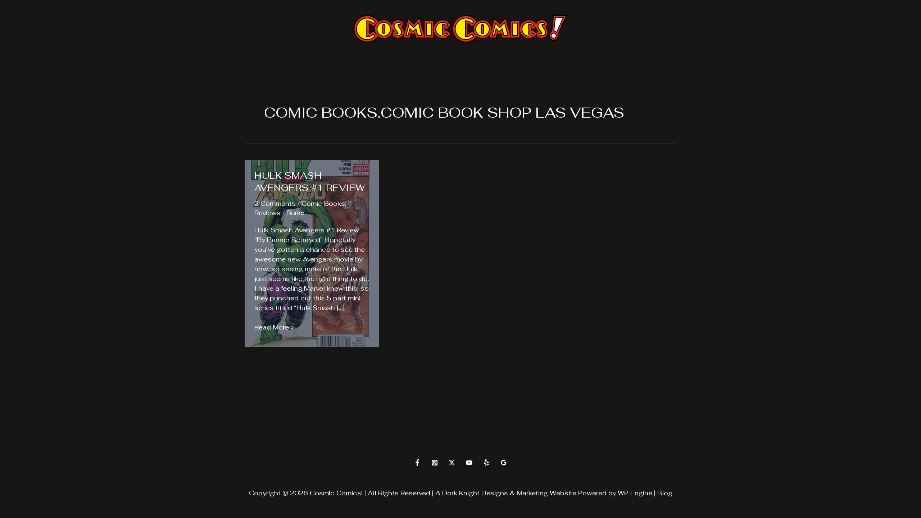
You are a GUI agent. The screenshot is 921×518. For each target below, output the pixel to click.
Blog (664, 493)
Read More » (274, 327)
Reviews (267, 213)
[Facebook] (417, 462)
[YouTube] (469, 462)
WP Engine (635, 493)
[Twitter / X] (452, 462)
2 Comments (275, 203)
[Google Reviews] (503, 462)
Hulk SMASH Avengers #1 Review (309, 181)
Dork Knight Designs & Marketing (495, 493)
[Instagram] (434, 462)
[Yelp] (486, 462)
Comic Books (323, 203)
